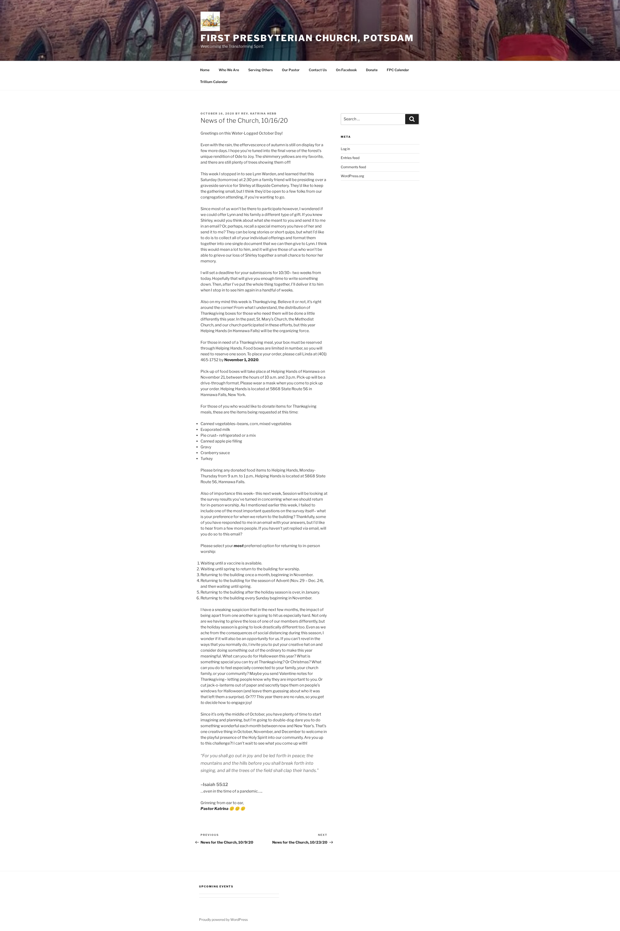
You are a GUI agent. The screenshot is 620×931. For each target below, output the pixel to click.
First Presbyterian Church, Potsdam (307, 38)
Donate (372, 70)
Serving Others (260, 70)
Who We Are (229, 70)
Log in (345, 149)
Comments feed (353, 167)
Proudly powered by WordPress (223, 919)
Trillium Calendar (214, 82)
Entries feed (350, 158)
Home (204, 70)
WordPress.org (352, 176)
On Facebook (346, 70)
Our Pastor (291, 70)
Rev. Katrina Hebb (259, 113)
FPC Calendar (398, 70)
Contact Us (318, 70)
